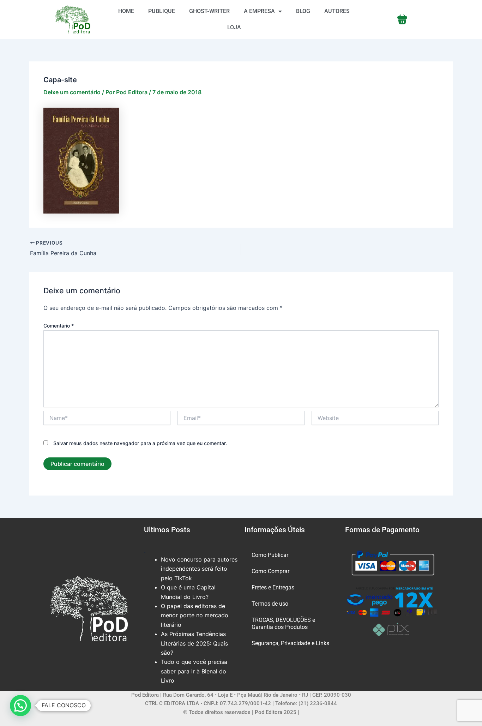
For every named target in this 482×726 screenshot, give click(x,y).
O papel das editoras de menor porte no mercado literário (194, 615)
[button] (20, 705)
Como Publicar (270, 555)
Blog (303, 11)
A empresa (259, 11)
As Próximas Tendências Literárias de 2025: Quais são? (194, 643)
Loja (234, 27)
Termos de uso (270, 603)
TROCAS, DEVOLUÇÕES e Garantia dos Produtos (283, 623)
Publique (161, 11)
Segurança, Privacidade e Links (290, 643)
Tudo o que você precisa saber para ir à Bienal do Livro (194, 671)
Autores (337, 11)
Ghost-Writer (209, 11)
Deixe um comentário (72, 92)
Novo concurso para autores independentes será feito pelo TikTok (199, 569)
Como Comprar (270, 571)
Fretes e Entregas (273, 587)
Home (126, 11)
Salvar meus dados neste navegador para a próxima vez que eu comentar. (140, 443)
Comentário (58, 326)
